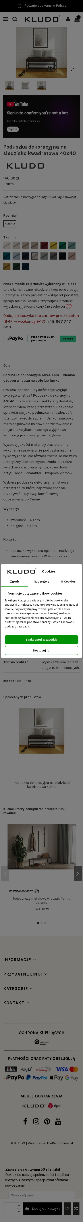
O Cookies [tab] (68, 581)
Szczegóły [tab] (41, 581)
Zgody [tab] (14, 581)
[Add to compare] (76, 1208)
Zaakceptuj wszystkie (41, 639)
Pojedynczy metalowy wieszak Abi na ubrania (41, 901)
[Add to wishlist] (67, 1208)
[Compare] (72, 723)
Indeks (8, 681)
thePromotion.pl (60, 1143)
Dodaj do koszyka (46, 1208)
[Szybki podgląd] (72, 731)
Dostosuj (40, 650)
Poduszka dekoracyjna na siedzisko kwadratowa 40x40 (42, 785)
